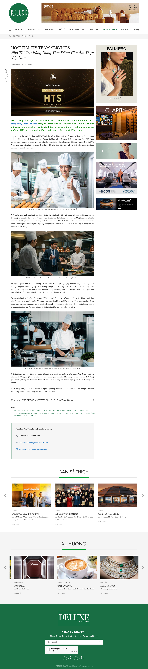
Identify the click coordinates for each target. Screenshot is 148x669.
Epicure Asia (61, 410)
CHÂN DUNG (93, 30)
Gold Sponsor (85, 410)
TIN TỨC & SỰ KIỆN (110, 30)
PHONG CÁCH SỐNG (76, 30)
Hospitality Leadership (41, 413)
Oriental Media (89, 413)
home (10, 30)
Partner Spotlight (20, 416)
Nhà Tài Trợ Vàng (76, 413)
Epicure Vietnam (72, 410)
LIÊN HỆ (136, 30)
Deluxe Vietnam (35, 410)
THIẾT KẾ (61, 30)
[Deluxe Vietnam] (18, 13)
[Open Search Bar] (144, 30)
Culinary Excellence (21, 410)
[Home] (10, 36)
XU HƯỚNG (19, 30)
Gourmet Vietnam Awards (23, 413)
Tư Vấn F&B (32, 416)
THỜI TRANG (49, 30)
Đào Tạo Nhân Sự (48, 410)
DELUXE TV (125, 30)
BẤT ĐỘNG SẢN (34, 30)
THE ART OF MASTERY (47, 400)
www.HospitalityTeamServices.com (33, 449)
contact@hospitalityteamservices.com (33, 442)
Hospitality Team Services (24, 123)
